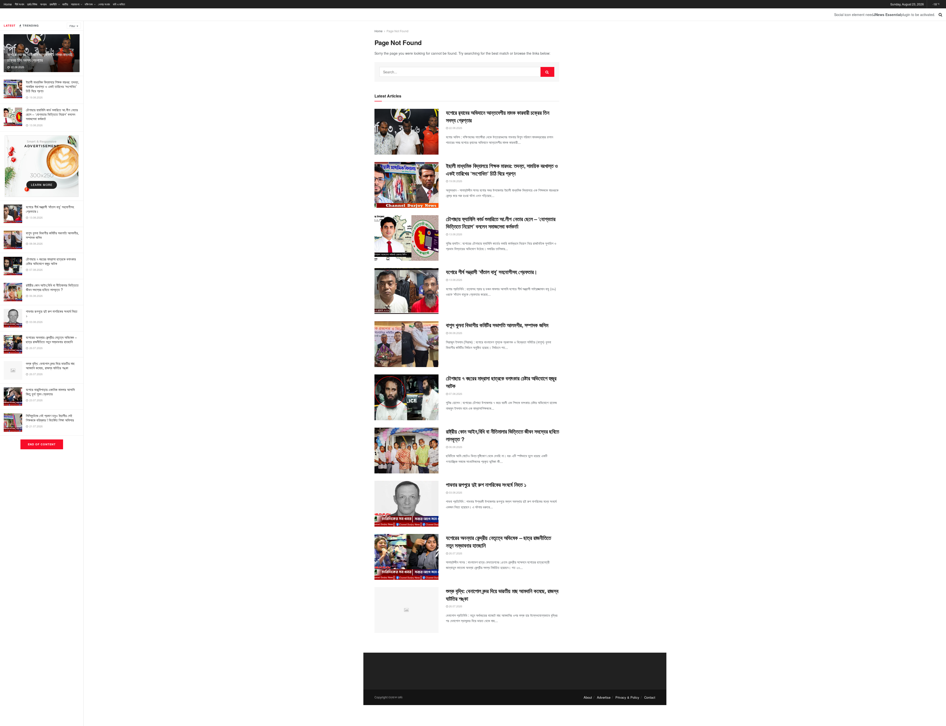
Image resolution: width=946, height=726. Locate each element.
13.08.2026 (455, 234)
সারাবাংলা (75, 4)
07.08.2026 (455, 394)
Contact (649, 697)
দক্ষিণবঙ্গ (89, 4)
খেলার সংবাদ (104, 4)
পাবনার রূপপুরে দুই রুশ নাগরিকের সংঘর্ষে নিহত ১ (51, 313)
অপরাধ (43, 4)
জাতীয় (65, 4)
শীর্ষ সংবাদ (19, 4)
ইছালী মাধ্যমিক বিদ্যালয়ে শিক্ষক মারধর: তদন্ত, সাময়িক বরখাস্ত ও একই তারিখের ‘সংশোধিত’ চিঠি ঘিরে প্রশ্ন (52, 86)
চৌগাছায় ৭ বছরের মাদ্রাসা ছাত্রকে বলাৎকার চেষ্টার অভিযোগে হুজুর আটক (51, 261)
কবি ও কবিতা (119, 4)
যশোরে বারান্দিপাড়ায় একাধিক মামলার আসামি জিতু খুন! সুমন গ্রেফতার (50, 391)
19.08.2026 (455, 181)
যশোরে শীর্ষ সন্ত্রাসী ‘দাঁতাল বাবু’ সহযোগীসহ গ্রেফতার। (50, 209)
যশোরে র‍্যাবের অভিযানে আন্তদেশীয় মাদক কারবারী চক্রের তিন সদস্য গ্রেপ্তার (39, 57)
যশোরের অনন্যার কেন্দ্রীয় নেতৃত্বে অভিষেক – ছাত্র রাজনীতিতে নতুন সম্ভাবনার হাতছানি (51, 339)
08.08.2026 (455, 333)
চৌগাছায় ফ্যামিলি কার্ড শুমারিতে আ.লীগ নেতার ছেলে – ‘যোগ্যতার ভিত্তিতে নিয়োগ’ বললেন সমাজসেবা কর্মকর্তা (52, 114)
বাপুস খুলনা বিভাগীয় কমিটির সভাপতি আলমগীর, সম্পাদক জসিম (52, 235)
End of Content (42, 444)
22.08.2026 (455, 128)
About (588, 697)
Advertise (603, 697)
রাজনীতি (53, 4)
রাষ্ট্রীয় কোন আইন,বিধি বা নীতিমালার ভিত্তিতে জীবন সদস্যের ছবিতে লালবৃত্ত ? (52, 287)
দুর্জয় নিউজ (32, 4)
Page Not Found (397, 31)
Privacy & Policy (627, 697)
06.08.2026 (455, 447)
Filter (72, 26)
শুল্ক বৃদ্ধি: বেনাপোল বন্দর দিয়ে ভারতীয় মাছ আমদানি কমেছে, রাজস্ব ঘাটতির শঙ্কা (50, 365)
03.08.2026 (455, 492)
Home (8, 4)
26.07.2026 (455, 553)
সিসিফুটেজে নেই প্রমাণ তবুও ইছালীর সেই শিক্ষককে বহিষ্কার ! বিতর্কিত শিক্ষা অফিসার (50, 417)
